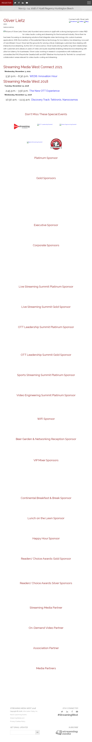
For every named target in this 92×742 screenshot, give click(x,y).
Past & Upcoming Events (18, 714)
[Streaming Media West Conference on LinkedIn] (67, 711)
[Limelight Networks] (46, 316)
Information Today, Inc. (30, 711)
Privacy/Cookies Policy (17, 721)
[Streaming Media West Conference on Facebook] (72, 711)
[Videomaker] (46, 694)
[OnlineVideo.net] (11, 680)
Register (6, 3)
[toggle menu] (89, 3)
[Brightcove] (46, 637)
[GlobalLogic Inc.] (20, 258)
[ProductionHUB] (29, 680)
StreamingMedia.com (17, 718)
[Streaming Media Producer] (63, 680)
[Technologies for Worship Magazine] (80, 680)
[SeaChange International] (72, 258)
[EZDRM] (33, 486)
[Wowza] (59, 274)
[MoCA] (46, 657)
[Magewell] (59, 595)
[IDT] (46, 407)
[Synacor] (72, 192)
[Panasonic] (46, 449)
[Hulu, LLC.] (59, 486)
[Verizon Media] (33, 274)
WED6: (43, 76)
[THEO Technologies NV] (46, 210)
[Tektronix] (20, 210)
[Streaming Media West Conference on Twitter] (62, 711)
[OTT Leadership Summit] (45, 124)
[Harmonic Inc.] (33, 595)
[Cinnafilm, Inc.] (33, 364)
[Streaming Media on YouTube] (27, 3)
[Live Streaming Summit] (21, 134)
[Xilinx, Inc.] (72, 210)
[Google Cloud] (46, 235)
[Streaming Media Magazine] (46, 680)
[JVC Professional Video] (46, 192)
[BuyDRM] (20, 472)
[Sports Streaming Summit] (34, 142)
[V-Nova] (46, 341)
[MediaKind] (46, 167)
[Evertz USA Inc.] (20, 192)
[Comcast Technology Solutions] (72, 472)
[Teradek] (46, 570)
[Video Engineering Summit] (68, 124)
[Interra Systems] (46, 258)
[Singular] (46, 507)
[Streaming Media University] (56, 149)
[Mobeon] (46, 616)
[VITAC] (46, 296)
